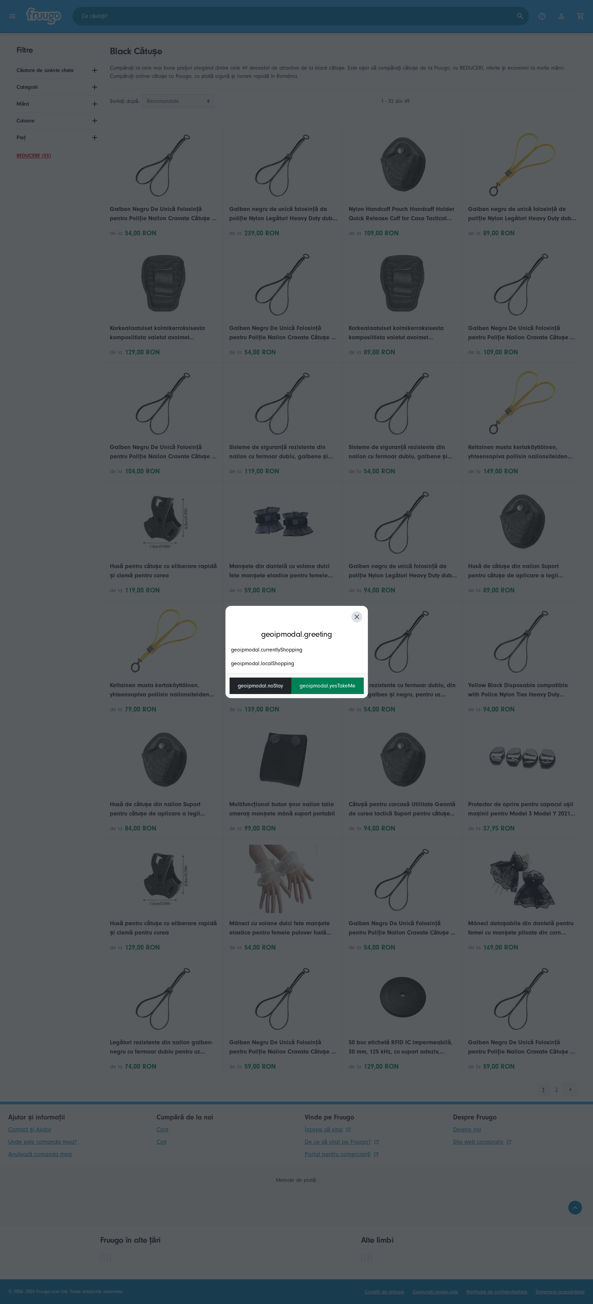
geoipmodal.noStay (260, 686)
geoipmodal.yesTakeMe (328, 686)
